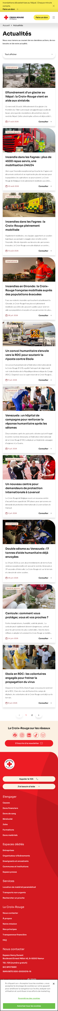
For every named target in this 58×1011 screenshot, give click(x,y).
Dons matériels (10, 835)
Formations (8, 830)
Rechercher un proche (14, 898)
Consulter (43, 121)
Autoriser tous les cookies (29, 1006)
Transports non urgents (14, 892)
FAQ (5, 940)
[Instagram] (22, 735)
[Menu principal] (53, 17)
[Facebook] (15, 735)
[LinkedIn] (29, 735)
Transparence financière (15, 934)
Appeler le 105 (26, 779)
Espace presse (10, 872)
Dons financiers (10, 808)
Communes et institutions (15, 866)
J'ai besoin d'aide (26, 786)
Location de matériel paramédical (19, 887)
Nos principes (10, 929)
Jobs (5, 824)
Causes (6, 803)
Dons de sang (9, 813)
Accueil (6, 25)
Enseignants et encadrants (16, 861)
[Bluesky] (43, 735)
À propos (7, 918)
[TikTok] (36, 735)
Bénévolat (8, 819)
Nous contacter (10, 913)
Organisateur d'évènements (16, 856)
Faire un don (9, 9)
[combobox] (29, 54)
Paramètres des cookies (29, 998)
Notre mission (10, 924)
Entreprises (8, 850)
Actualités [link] (18, 25)
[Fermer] (54, 984)
